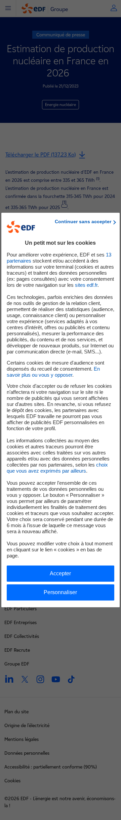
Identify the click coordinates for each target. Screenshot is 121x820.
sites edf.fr (86, 285)
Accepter (60, 573)
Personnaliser (60, 592)
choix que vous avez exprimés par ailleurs (57, 468)
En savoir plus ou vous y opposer (53, 372)
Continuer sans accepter (83, 221)
